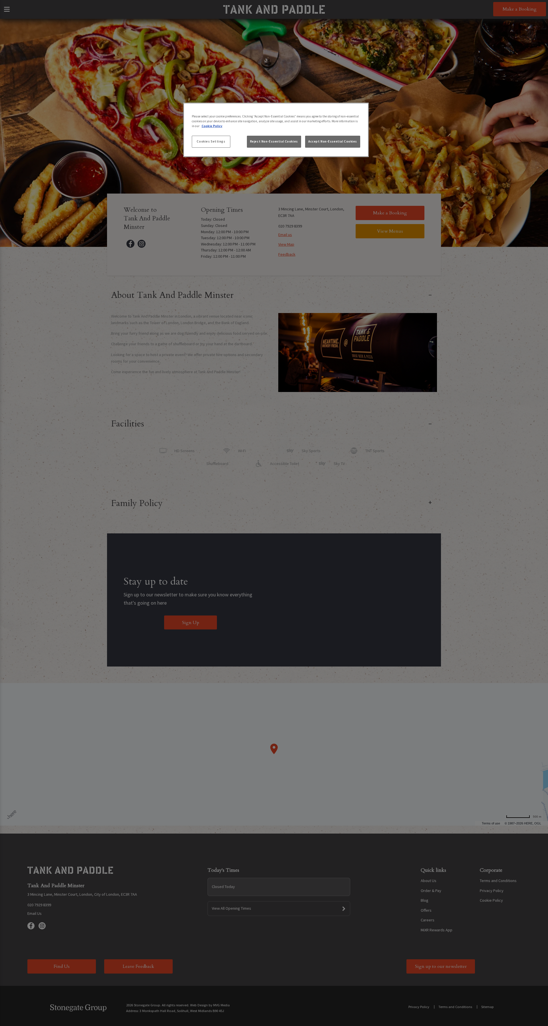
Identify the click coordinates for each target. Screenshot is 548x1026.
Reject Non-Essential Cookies (274, 141)
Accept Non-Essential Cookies (332, 141)
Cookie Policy (212, 126)
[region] (276, 130)
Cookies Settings (211, 141)
